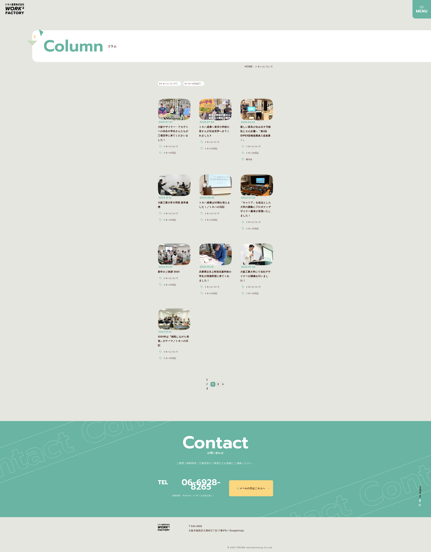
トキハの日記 (169, 152)
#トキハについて (167, 83)
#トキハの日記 (192, 83)
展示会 (249, 159)
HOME (248, 66)
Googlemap (236, 530)
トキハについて (170, 146)
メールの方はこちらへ (252, 488)
